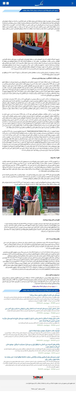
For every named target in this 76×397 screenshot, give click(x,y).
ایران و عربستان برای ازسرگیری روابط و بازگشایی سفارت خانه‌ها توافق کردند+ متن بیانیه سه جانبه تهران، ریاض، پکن (32, 358)
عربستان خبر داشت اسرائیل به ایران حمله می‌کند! (44, 295)
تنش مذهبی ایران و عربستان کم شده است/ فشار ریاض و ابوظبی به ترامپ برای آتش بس (32, 309)
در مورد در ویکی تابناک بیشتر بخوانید (44, 286)
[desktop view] (7, 3)
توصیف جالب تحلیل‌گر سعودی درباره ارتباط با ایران (44, 331)
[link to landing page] (39, 3)
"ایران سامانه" (34, 389)
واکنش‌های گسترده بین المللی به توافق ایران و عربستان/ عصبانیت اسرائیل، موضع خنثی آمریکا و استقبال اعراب (32, 345)
